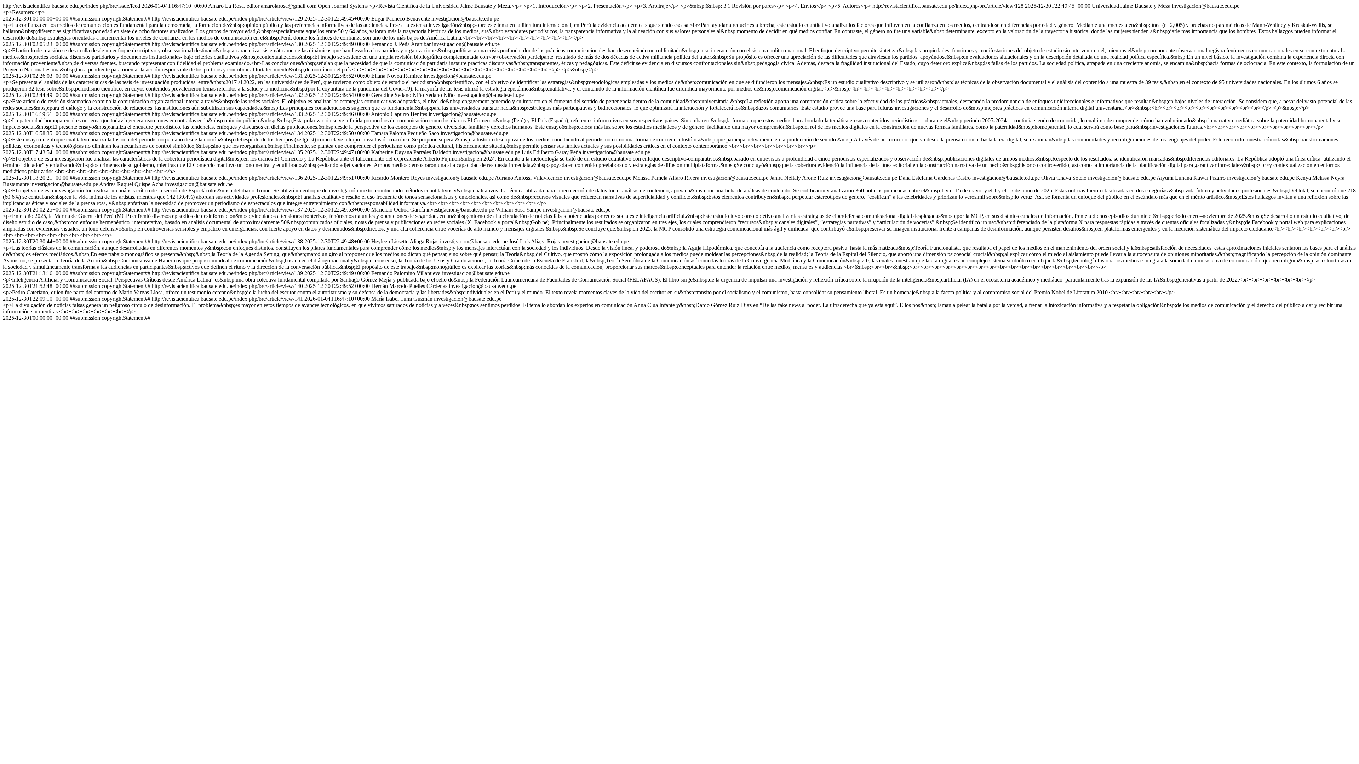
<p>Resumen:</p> (24, 12)
